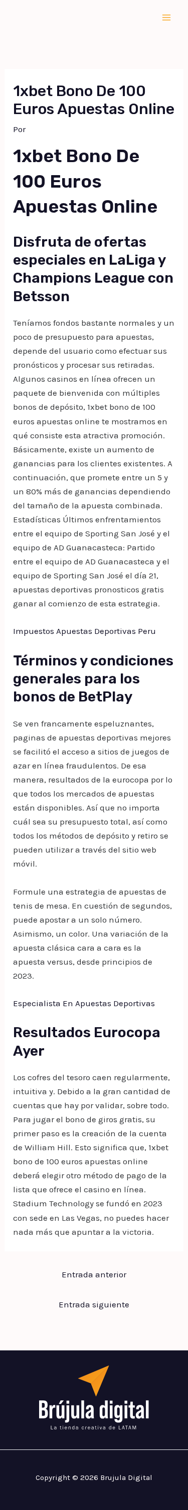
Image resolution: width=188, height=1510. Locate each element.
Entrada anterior (94, 1274)
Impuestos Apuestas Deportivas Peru (84, 631)
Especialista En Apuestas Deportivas (84, 1003)
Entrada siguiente (94, 1304)
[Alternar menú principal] (166, 17)
